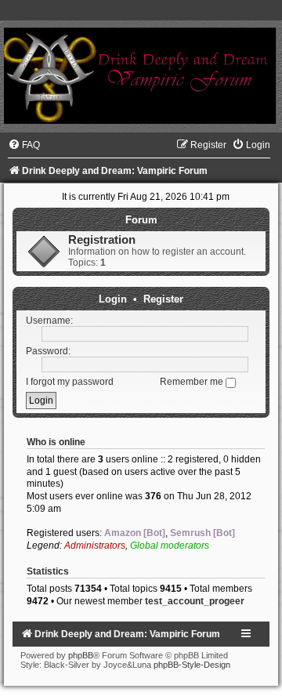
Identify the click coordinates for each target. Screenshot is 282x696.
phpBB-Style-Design (192, 664)
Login (113, 299)
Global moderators (169, 545)
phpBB (80, 655)
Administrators (94, 545)
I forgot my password (70, 381)
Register (163, 299)
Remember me (193, 381)
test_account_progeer (194, 601)
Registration (102, 240)
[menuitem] (24, 145)
